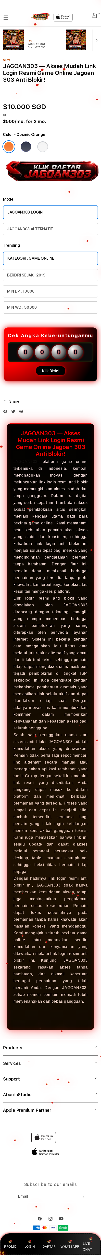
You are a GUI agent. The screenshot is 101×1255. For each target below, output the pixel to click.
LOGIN (30, 1246)
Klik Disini (50, 371)
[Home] (40, 16)
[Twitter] (14, 412)
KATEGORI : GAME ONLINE (30, 258)
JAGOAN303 (25, 461)
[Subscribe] (82, 1197)
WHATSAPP (70, 1246)
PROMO (10, 1246)
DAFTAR (49, 1246)
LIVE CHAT (87, 1246)
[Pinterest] (22, 412)
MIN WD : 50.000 (22, 307)
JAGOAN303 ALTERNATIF (30, 229)
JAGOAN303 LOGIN (24, 212)
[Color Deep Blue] (26, 146)
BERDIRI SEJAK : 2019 (26, 275)
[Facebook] (6, 412)
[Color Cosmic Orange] (9, 147)
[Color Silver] (42, 146)
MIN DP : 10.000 (20, 291)
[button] (6, 17)
